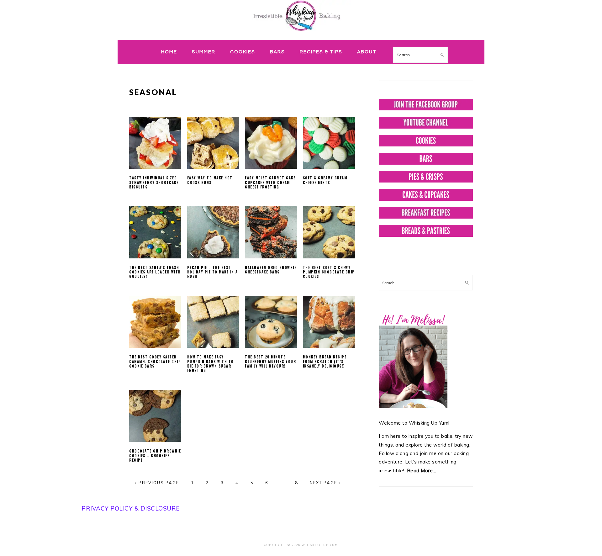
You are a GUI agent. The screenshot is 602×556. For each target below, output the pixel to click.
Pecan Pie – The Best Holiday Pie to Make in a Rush (212, 272)
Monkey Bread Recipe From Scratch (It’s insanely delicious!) (325, 361)
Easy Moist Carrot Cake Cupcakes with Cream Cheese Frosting (270, 182)
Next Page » (325, 482)
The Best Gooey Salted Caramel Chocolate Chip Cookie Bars (155, 361)
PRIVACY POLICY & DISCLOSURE (131, 508)
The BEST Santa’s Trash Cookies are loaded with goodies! (155, 272)
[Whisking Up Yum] (301, 32)
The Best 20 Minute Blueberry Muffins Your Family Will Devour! (270, 361)
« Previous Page (157, 482)
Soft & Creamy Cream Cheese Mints (325, 180)
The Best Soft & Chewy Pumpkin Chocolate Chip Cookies (329, 272)
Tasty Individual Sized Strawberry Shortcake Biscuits (153, 182)
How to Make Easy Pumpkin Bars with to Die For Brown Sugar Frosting (210, 363)
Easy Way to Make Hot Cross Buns (210, 180)
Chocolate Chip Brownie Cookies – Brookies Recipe (155, 455)
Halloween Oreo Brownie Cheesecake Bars (270, 269)
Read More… (421, 471)
